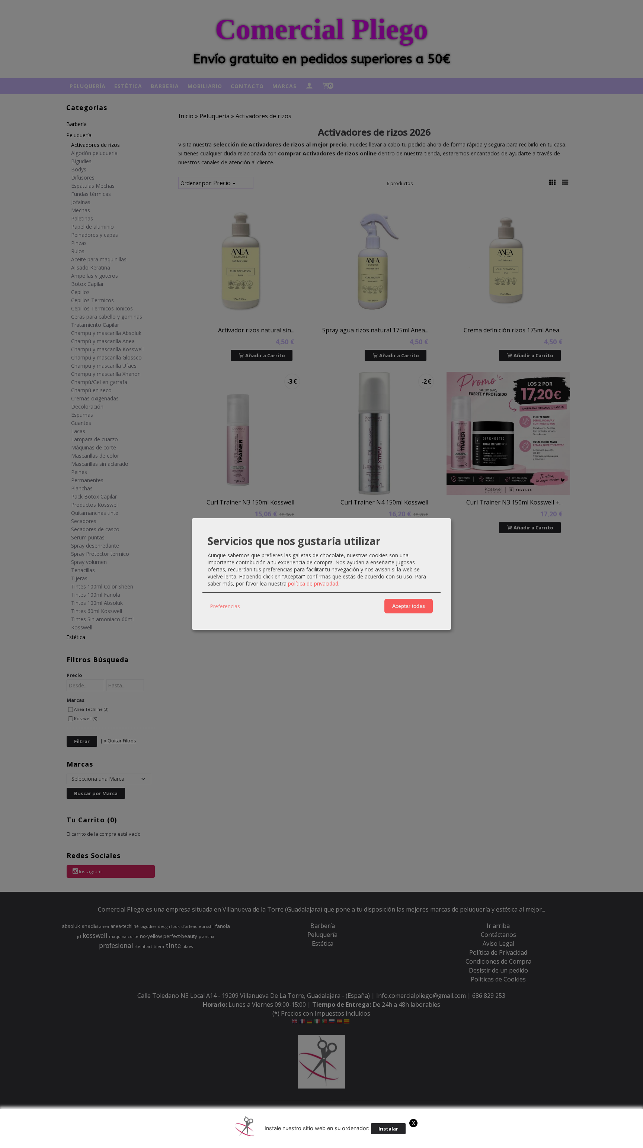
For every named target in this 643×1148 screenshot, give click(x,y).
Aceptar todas (408, 606)
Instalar (388, 1128)
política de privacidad (313, 583)
